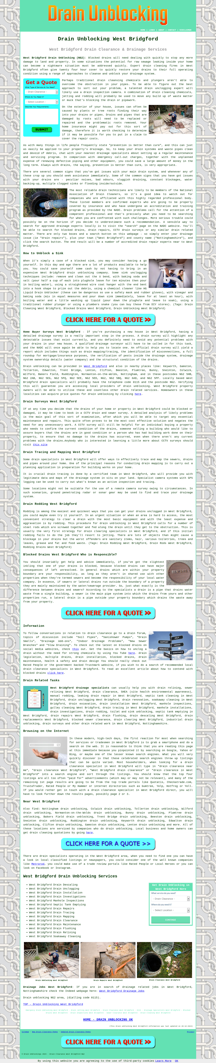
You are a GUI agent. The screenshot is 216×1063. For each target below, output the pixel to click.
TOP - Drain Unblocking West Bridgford (53, 1004)
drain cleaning (155, 65)
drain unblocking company (87, 272)
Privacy (190, 1032)
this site (40, 444)
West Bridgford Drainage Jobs (121, 991)
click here (55, 673)
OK (176, 1060)
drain (101, 80)
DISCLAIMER (185, 30)
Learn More (163, 1060)
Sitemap (25, 1032)
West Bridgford (95, 366)
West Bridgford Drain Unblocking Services (70, 876)
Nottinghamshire (155, 723)
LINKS (152, 30)
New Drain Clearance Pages (45, 1032)
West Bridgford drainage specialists (79, 687)
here (138, 394)
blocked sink (84, 260)
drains (65, 165)
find (35, 808)
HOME (142, 30)
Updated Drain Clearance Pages (76, 1032)
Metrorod (37, 864)
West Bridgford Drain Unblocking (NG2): (54, 57)
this (75, 649)
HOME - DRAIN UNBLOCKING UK (108, 1019)
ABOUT (161, 30)
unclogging (138, 272)
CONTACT (172, 30)
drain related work (95, 723)
